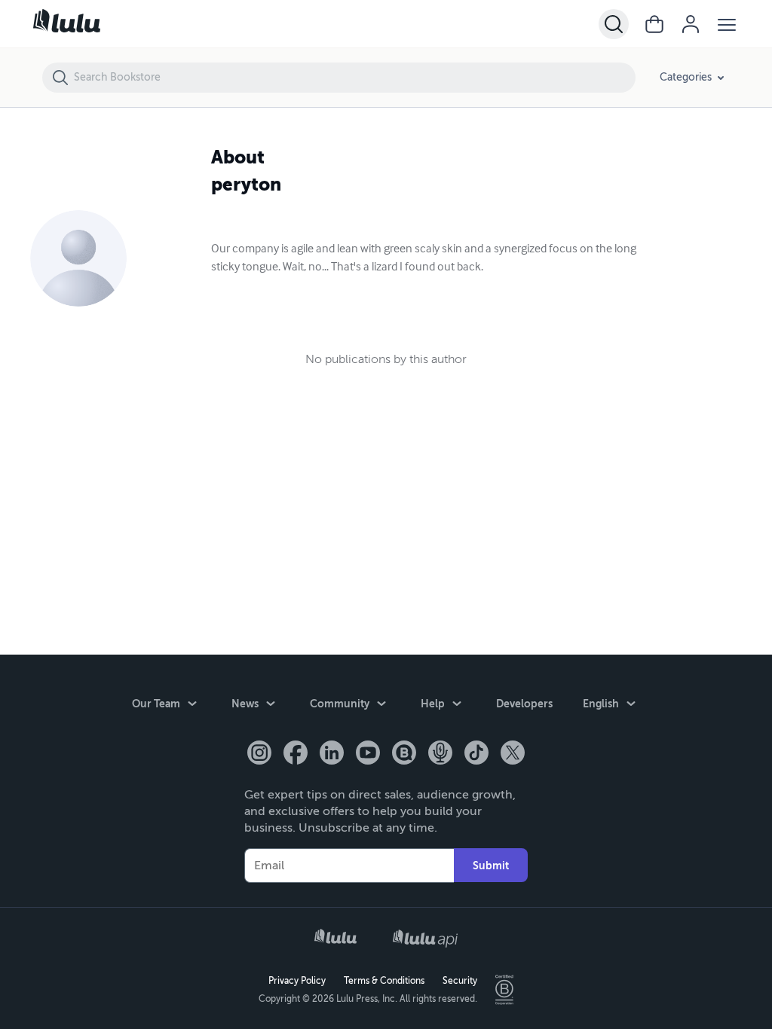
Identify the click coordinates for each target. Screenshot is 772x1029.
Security (460, 981)
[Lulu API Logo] (425, 938)
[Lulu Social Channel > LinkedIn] (332, 754)
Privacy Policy (297, 981)
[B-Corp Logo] (504, 990)
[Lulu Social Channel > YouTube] (368, 754)
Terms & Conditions (384, 981)
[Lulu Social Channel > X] (513, 754)
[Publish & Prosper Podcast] (440, 754)
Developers (524, 704)
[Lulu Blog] (404, 754)
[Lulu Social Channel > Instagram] (259, 754)
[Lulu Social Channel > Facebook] (295, 754)
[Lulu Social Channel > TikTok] (476, 754)
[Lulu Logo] (335, 938)
